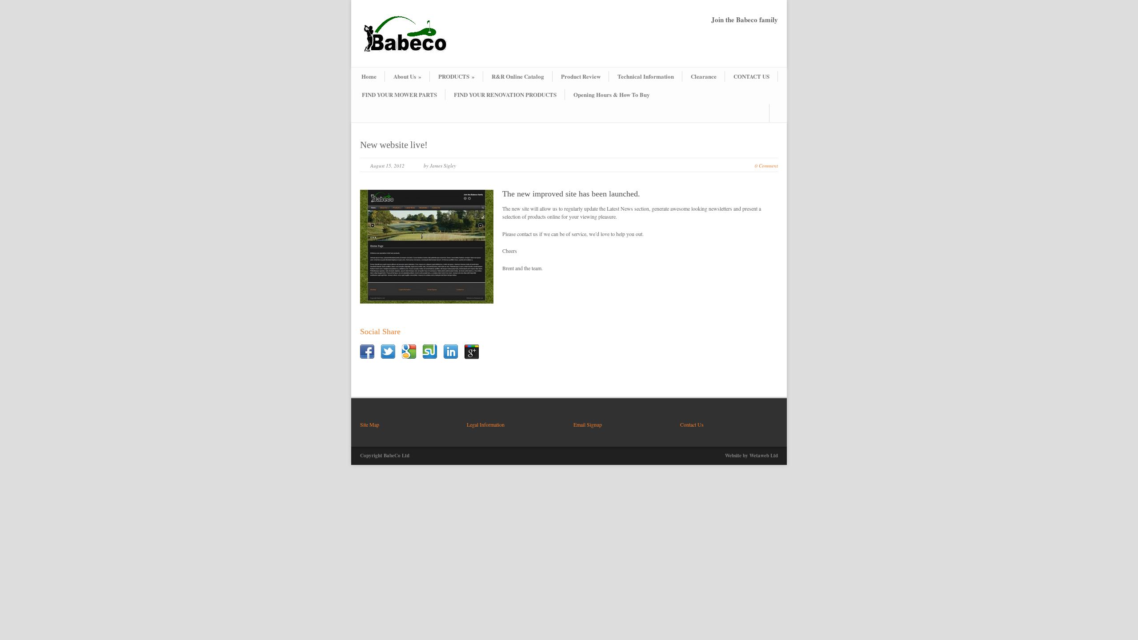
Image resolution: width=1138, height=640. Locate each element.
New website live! (394, 145)
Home (369, 76)
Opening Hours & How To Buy (611, 94)
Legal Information (486, 424)
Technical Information (645, 76)
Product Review (581, 76)
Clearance (704, 76)
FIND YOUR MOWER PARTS (399, 94)
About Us (407, 76)
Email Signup (587, 424)
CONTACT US (751, 76)
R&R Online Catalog (518, 76)
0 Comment (766, 165)
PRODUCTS (456, 76)
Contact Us (692, 424)
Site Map (369, 424)
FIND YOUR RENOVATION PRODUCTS (505, 94)
